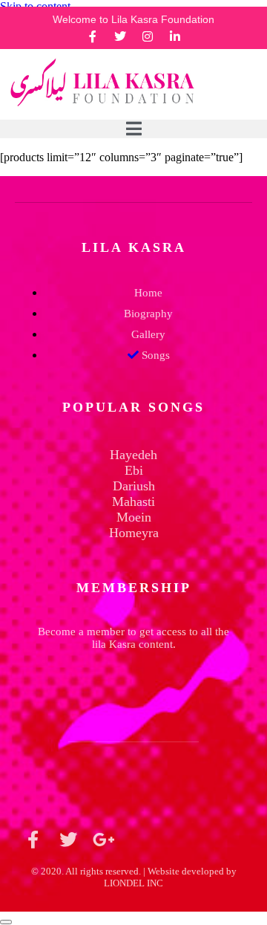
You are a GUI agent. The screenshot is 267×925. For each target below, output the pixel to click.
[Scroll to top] (6, 922)
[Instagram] (147, 36)
